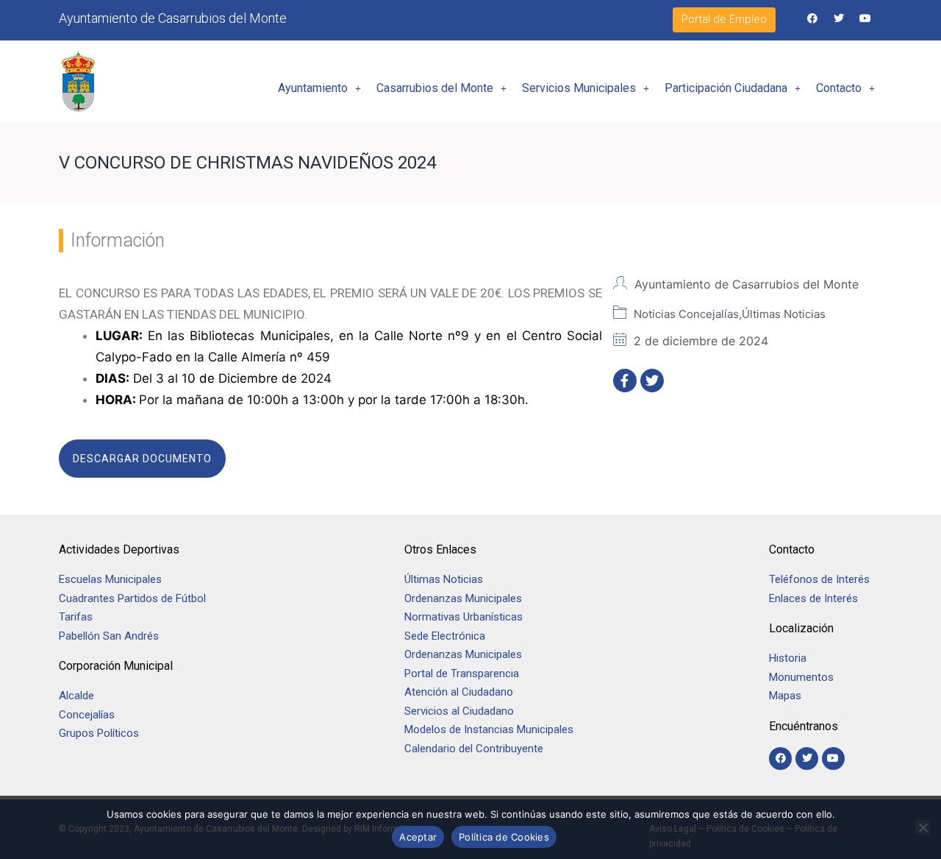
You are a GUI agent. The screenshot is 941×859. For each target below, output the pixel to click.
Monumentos (801, 677)
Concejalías (87, 714)
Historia (789, 658)
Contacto (839, 88)
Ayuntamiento (313, 88)
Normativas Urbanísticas (463, 616)
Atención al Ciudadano (458, 692)
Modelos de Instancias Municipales (488, 729)
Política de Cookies (504, 837)
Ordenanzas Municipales (463, 598)
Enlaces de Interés (813, 598)
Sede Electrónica (444, 636)
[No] (922, 827)
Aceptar (418, 837)
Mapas (785, 695)
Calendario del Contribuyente (473, 748)
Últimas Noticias (443, 579)
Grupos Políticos (99, 733)
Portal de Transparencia (461, 673)
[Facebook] (812, 18)
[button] (319, 88)
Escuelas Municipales (110, 579)
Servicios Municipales (579, 88)
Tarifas (76, 616)
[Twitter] (838, 18)
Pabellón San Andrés (109, 636)
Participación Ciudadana (726, 88)
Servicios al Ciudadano (459, 711)
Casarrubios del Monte (434, 88)
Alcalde (76, 695)
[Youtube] (865, 18)
